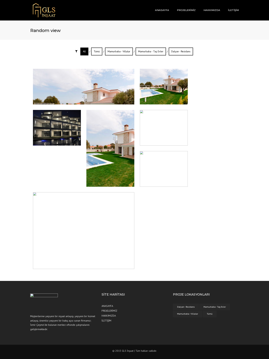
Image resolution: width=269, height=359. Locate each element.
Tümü (97, 51)
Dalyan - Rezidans (180, 51)
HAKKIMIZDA (211, 10)
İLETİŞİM (233, 10)
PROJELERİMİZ (186, 10)
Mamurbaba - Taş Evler (150, 51)
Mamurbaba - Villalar (119, 51)
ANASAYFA (162, 10)
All (84, 51)
